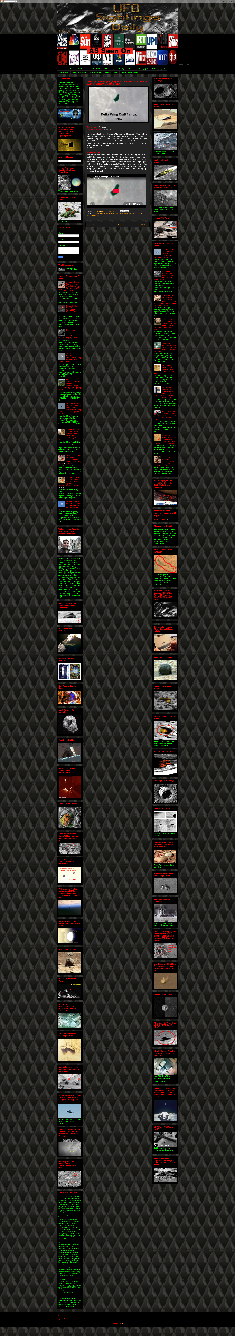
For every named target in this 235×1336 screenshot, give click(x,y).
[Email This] (121, 211)
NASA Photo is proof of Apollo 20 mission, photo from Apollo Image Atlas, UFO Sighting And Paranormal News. (165, 324)
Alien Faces (70, 69)
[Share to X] (124, 211)
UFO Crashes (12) (95, 72)
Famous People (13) (94, 69)
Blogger (121, 1323)
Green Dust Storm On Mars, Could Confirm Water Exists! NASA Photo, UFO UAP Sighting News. (68, 435)
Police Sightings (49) (158, 69)
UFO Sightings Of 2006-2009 (130, 72)
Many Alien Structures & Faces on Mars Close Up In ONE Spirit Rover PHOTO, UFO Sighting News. (165, 439)
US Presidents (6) (109, 69)
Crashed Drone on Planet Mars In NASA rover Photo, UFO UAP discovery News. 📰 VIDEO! (69, 459)
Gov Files (81, 69)
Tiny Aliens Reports (111, 72)
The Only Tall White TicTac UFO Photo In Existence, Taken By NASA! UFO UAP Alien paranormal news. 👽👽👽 (69, 482)
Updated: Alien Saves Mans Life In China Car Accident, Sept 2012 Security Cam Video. (165, 347)
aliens (97, 213)
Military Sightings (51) (79, 72)
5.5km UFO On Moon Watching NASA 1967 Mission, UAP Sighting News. (68, 310)
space (130, 213)
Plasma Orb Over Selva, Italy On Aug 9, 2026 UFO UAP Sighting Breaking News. (69, 505)
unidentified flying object (93, 215)
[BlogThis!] (123, 211)
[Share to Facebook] (126, 211)
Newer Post (91, 224)
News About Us (64, 72)
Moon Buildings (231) (141, 69)
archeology (102, 213)
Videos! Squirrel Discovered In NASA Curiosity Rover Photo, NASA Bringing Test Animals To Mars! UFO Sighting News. (165, 300)
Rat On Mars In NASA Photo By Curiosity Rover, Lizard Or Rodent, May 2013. (164, 369)
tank (134, 213)
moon (110, 213)
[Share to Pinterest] (128, 211)
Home (61, 69)
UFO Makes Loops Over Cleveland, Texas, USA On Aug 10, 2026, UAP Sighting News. (69, 358)
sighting (121, 213)
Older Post (144, 224)
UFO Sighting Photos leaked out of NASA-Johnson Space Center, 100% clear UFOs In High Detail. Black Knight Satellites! (165, 392)
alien (94, 213)
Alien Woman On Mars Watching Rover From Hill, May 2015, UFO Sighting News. (164, 275)
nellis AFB (115, 213)
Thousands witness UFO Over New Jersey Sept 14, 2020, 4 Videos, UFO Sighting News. (165, 253)
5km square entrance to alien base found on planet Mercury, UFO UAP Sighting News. (68, 334)
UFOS (140, 213)
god (107, 213)
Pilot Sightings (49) (125, 69)
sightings (125, 213)
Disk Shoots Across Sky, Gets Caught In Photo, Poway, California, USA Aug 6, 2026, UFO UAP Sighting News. (69, 409)
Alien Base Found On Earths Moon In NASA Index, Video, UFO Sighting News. (165, 415)
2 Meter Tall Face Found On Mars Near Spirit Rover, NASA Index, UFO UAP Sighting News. (68, 286)
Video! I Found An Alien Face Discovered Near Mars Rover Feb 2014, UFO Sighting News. (164, 461)
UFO (137, 213)
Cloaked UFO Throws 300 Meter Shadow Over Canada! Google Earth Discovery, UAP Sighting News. (69, 385)
